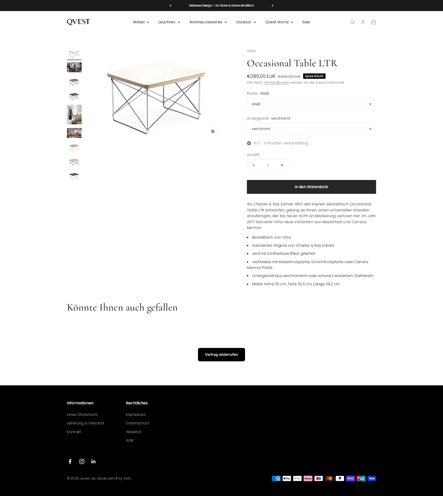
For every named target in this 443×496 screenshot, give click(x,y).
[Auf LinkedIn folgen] (93, 461)
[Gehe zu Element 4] (74, 96)
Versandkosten (276, 82)
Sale (306, 22)
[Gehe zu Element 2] (74, 68)
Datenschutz (138, 423)
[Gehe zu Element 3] (74, 82)
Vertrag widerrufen (221, 354)
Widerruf (133, 432)
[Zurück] (170, 5)
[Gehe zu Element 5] (74, 115)
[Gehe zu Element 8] (74, 162)
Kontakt (74, 432)
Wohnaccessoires (205, 22)
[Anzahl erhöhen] (282, 165)
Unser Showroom (82, 414)
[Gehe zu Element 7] (74, 148)
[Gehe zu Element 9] (74, 176)
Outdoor (243, 22)
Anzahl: (253, 154)
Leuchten (166, 22)
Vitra (251, 51)
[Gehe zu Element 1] (74, 54)
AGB (129, 440)
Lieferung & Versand (85, 423)
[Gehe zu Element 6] (74, 133)
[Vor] (272, 5)
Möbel (138, 22)
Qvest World (276, 22)
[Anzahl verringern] (253, 165)
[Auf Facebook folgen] (70, 461)
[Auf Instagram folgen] (82, 461)
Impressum (136, 414)
